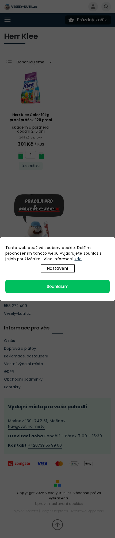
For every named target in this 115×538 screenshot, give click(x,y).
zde (78, 259)
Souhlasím (57, 286)
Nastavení (57, 268)
